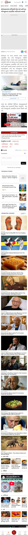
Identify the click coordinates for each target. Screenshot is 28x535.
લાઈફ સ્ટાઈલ (5, 147)
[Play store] (22, 2)
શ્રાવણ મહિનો (13, 6)
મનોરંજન (16, 144)
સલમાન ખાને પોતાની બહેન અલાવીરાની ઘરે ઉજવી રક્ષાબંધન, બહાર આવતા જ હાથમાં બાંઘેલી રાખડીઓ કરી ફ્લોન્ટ (5, 505)
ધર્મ (10, 147)
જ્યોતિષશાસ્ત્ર (5, 144)
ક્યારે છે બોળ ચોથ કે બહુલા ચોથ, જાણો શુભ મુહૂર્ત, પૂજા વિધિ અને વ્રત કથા (5, 519)
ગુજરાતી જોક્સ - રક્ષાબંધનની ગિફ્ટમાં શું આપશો (15, 505)
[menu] (2, 2)
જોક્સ (11, 144)
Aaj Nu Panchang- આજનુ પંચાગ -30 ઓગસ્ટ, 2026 (15, 519)
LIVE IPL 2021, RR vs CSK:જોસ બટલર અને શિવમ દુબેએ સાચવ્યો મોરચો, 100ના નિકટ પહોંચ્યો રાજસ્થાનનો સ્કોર (13, 136)
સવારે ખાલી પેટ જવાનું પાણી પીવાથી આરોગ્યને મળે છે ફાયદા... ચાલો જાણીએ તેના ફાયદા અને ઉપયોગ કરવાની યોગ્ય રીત (16, 466)
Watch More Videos (7, 473)
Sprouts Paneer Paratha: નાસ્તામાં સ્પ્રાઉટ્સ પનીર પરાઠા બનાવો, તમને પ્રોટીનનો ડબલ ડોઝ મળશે (5, 466)
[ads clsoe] (27, 527)
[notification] (25, 2)
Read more (7, 124)
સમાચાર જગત (15, 141)
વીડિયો (5, 471)
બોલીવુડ (21, 6)
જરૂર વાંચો (5, 457)
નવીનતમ (5, 495)
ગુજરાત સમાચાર (4, 6)
